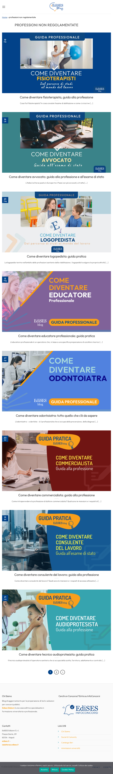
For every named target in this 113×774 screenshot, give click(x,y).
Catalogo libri (67, 742)
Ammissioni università (70, 748)
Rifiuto (55, 770)
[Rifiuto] (109, 769)
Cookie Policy (68, 770)
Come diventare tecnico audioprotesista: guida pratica (56, 654)
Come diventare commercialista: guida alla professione (56, 495)
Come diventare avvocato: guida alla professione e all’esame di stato (56, 177)
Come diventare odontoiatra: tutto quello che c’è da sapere (56, 416)
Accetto (44, 770)
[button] (3, 6)
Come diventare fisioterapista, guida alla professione (56, 97)
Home (4, 17)
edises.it (5, 741)
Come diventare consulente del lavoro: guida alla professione (56, 575)
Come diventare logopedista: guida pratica (56, 256)
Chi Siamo (65, 731)
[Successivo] (62, 672)
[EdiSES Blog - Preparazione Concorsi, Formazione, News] (56, 7)
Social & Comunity (69, 737)
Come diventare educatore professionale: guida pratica (56, 336)
